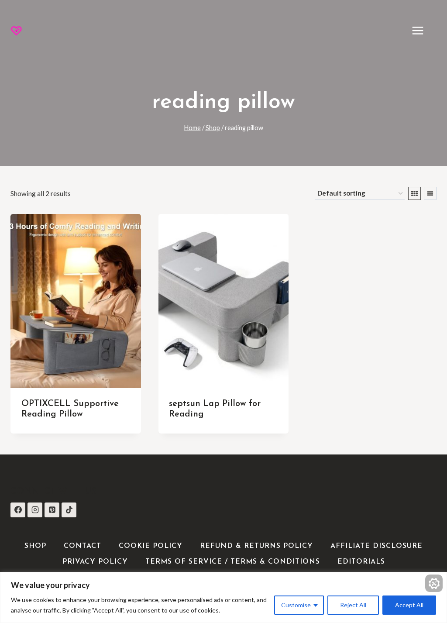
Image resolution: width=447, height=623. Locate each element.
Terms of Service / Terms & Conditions (232, 561)
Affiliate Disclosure (376, 546)
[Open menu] (422, 30)
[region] (223, 597)
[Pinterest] (52, 510)
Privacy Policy (95, 561)
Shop (35, 546)
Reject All (353, 605)
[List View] (430, 193)
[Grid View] (414, 193)
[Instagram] (35, 510)
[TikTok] (69, 510)
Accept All (409, 605)
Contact (82, 546)
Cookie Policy (150, 546)
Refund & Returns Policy (256, 546)
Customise (296, 605)
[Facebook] (17, 510)
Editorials (361, 561)
